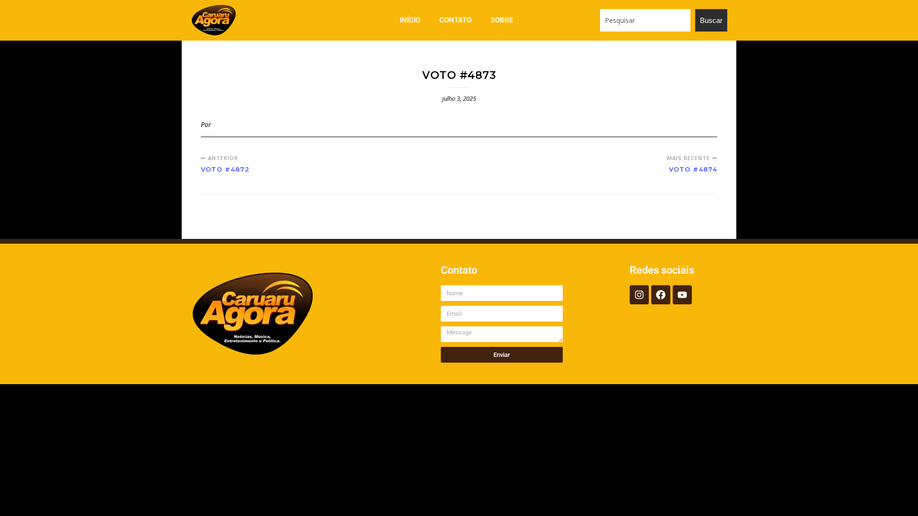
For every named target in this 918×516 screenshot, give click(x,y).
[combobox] (645, 20)
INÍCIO (410, 20)
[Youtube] (682, 294)
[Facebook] (660, 294)
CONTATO (455, 20)
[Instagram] (639, 294)
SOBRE (502, 20)
